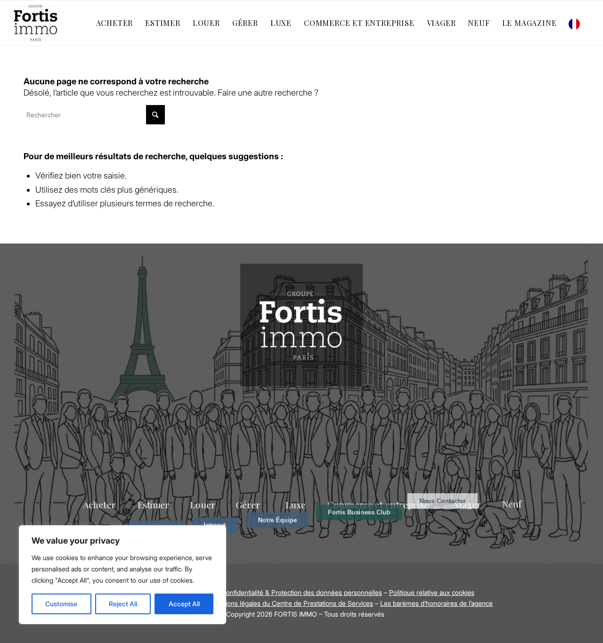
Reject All (123, 604)
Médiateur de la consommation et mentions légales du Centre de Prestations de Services (241, 603)
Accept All (184, 604)
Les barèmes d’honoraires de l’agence (436, 603)
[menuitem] (114, 22)
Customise (61, 604)
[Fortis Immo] (36, 22)
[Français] (576, 22)
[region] (122, 574)
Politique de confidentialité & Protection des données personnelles (284, 592)
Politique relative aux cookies (431, 592)
